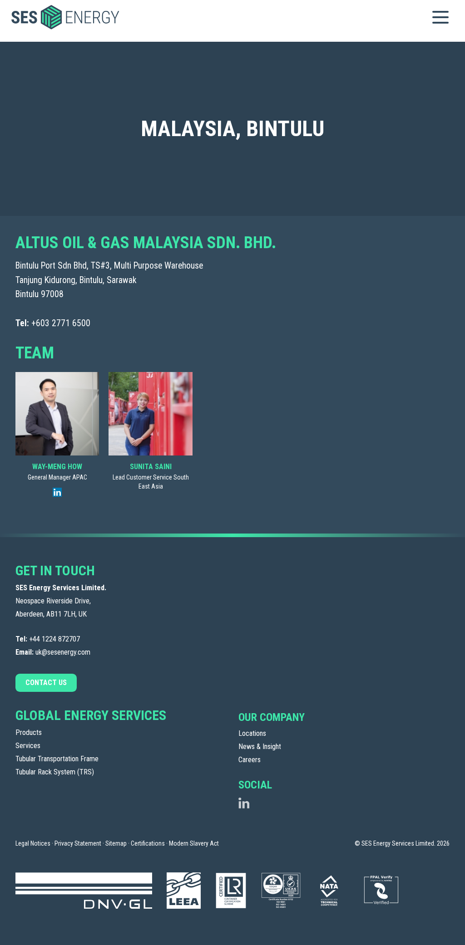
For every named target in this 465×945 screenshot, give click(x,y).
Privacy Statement (77, 843)
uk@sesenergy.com (62, 652)
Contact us (46, 682)
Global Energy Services (90, 715)
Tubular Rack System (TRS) (54, 772)
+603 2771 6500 (60, 323)
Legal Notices (32, 843)
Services (27, 745)
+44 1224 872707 (54, 639)
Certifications (148, 843)
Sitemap (116, 843)
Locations (252, 733)
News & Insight (259, 746)
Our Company (271, 717)
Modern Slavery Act (194, 843)
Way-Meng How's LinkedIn (57, 492)
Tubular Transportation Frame (57, 758)
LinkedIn (243, 803)
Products (28, 732)
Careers (249, 759)
